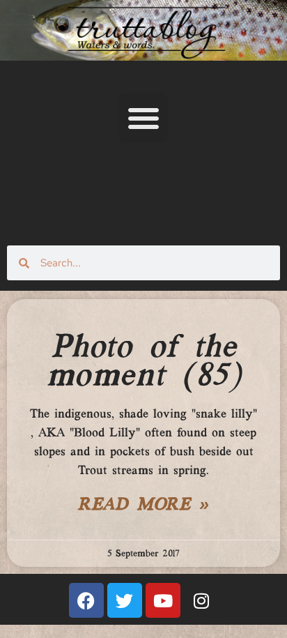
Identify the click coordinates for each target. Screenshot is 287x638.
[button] (143, 118)
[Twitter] (124, 600)
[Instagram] (201, 600)
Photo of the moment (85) (144, 362)
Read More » (143, 505)
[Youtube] (163, 600)
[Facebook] (86, 600)
